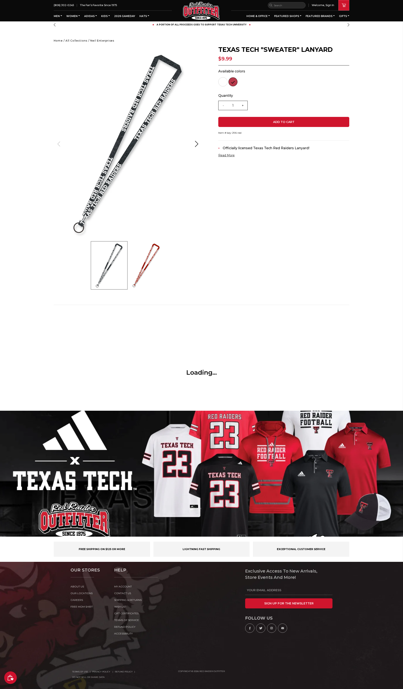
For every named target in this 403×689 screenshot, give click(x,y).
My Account (123, 586)
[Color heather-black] (223, 81)
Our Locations (82, 593)
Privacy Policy (101, 671)
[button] (54, 24)
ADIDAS (89, 16)
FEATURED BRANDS (319, 16)
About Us (77, 586)
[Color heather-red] (233, 81)
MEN (57, 16)
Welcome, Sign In (323, 5)
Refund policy (124, 626)
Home (58, 40)
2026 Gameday (124, 16)
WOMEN (72, 16)
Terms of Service (126, 620)
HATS (143, 16)
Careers (77, 599)
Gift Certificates (126, 613)
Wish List (120, 606)
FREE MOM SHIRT (82, 606)
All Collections (76, 40)
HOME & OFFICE (257, 16)
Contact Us (122, 593)
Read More (226, 155)
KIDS (104, 16)
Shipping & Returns (128, 599)
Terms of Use (80, 671)
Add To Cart (283, 122)
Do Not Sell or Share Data (88, 677)
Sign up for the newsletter (289, 603)
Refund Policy (124, 671)
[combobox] (287, 5)
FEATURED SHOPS (287, 16)
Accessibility (123, 633)
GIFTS (343, 16)
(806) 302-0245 (64, 5)
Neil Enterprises (102, 40)
